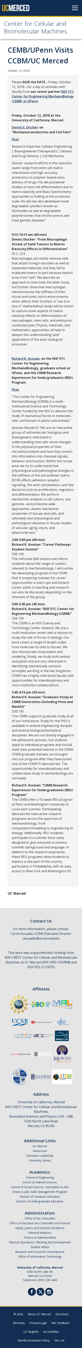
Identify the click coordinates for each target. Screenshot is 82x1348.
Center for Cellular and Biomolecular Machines (35, 28)
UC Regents (31, 1331)
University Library (40, 1160)
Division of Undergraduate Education (39, 1201)
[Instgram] (49, 1292)
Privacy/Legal (38, 1323)
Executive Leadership (39, 1156)
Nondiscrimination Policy (34, 1340)
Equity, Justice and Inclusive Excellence (39, 1228)
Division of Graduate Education (40, 1196)
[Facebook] (31, 1292)
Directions (62, 1314)
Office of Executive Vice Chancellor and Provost (39, 1223)
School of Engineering (40, 1177)
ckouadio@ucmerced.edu (41, 938)
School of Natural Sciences (39, 1182)
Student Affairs (39, 1247)
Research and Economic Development (39, 1252)
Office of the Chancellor (39, 1218)
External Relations (39, 1233)
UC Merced (40, 1146)
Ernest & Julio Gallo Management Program (39, 1192)
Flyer (15, 139)
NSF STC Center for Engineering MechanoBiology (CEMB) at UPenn (43, 96)
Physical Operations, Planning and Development (40, 1242)
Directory (19, 1323)
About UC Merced (39, 1314)
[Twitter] (40, 1291)
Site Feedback (60, 1323)
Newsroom (40, 1151)
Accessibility (51, 1331)
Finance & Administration (40, 1237)
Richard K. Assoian (26, 358)
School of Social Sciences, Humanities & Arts (40, 1187)
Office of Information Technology (40, 1256)
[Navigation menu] (75, 8)
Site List (59, 1340)
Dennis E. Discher (25, 127)
